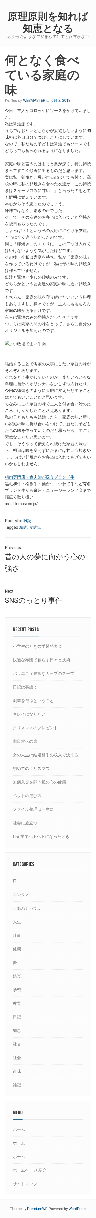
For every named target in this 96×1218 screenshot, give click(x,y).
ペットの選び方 (27, 795)
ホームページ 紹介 (30, 1170)
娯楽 (17, 976)
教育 (17, 1003)
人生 (17, 921)
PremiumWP (37, 1209)
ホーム (19, 1129)
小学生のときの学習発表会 (37, 646)
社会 (17, 1057)
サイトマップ (25, 1183)
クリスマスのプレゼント (35, 727)
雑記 (27, 520)
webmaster (34, 100)
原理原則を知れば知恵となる (48, 21)
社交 (17, 1044)
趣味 (17, 1071)
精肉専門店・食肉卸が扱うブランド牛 (39, 477)
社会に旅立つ (25, 822)
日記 (17, 1016)
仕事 (17, 935)
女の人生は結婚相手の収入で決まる (45, 755)
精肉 (23, 527)
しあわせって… (26, 908)
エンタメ (21, 894)
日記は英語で (25, 687)
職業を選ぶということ (33, 700)
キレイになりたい (29, 714)
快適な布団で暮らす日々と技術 (41, 659)
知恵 (17, 1030)
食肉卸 (35, 527)
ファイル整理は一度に (33, 809)
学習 (17, 989)
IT (14, 881)
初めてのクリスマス (31, 768)
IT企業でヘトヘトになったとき (41, 836)
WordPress (77, 1209)
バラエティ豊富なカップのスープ (43, 673)
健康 (17, 949)
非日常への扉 (25, 741)
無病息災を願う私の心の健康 (39, 782)
